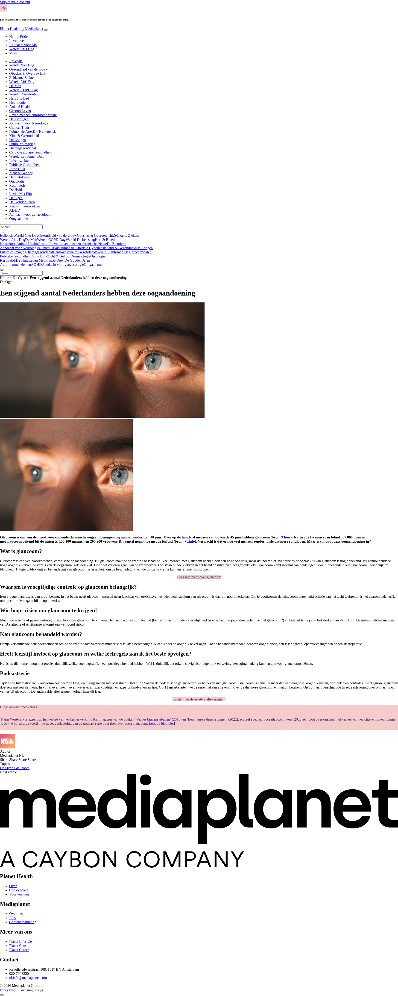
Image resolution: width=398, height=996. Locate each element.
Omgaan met (18, 219)
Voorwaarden (19, 894)
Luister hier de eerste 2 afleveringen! (199, 699)
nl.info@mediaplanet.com (28, 978)
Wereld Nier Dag (21, 65)
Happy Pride (18, 36)
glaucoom (14, 541)
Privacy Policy (8, 990)
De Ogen (16, 198)
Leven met (17, 41)
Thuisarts (288, 537)
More (13, 53)
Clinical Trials (19, 127)
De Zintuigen (19, 119)
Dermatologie (19, 177)
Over (13, 886)
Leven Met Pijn (20, 194)
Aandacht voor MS (23, 45)
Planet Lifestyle (20, 941)
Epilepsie (16, 61)
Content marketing (22, 922)
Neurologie (17, 102)
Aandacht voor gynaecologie (30, 214)
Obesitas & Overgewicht (27, 73)
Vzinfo (189, 541)
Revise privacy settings (30, 990)
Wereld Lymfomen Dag (26, 156)
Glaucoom (21, 768)
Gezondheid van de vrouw (28, 69)
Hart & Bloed (19, 98)
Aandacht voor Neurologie (28, 123)
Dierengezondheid (22, 148)
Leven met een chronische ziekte (33, 115)
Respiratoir (17, 185)
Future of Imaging (22, 144)
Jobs (12, 918)
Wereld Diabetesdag (23, 94)
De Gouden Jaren (22, 202)
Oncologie (16, 181)
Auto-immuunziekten (24, 206)
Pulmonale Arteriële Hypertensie (32, 131)
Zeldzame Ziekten (22, 78)
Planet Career (19, 950)
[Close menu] (2, 270)
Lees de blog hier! (162, 723)
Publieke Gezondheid (25, 165)
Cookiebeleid (19, 890)
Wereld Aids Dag (21, 82)
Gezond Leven (20, 111)
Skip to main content (15, 2)
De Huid (15, 190)
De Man (15, 86)
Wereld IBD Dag (21, 49)
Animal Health (20, 107)
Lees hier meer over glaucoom (199, 577)
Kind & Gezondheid (24, 136)
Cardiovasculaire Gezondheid (30, 152)
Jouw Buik (17, 169)
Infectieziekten (19, 161)
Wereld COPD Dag (23, 90)
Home (4, 278)
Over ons (16, 914)
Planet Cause (18, 946)
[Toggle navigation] (46, 30)
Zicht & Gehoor (20, 173)
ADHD (14, 210)
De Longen (17, 140)
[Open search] (2, 232)
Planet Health (21, 29)
